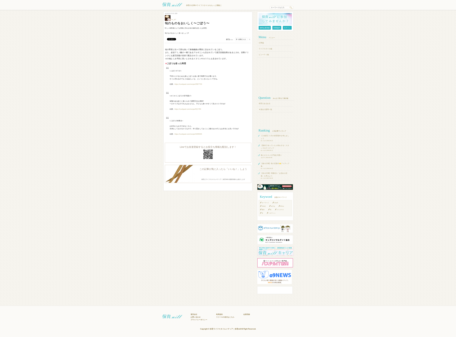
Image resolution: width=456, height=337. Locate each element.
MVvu (282, 206)
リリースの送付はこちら (225, 317)
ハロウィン (272, 213)
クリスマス (280, 209)
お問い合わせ (196, 317)
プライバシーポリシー (199, 320)
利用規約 (276, 28)
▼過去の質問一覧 (265, 109)
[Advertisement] (275, 76)
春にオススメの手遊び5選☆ (271, 155)
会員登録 (246, 314)
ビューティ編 (264, 54)
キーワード (265, 203)
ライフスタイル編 (265, 49)
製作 (263, 209)
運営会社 (194, 314)
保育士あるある (264, 103)
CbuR (276, 203)
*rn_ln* (173, 19)
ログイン (287, 28)
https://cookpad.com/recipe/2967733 (188, 84)
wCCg (273, 206)
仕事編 (261, 43)
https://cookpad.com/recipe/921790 (188, 109)
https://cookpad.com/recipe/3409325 (188, 134)
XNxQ (264, 206)
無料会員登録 (265, 28)
